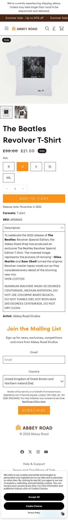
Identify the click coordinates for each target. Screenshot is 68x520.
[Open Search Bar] (47, 28)
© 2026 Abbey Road (34, 434)
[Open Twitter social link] (30, 452)
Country (34, 371)
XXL (8, 178)
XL (50, 166)
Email (34, 352)
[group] (6, 112)
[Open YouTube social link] (46, 452)
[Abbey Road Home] (24, 28)
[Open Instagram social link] (38, 452)
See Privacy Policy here (33, 401)
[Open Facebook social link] (22, 452)
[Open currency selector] (54, 29)
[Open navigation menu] (6, 29)
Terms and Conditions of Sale (34, 470)
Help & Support (34, 464)
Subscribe (34, 410)
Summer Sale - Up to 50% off (24, 18)
